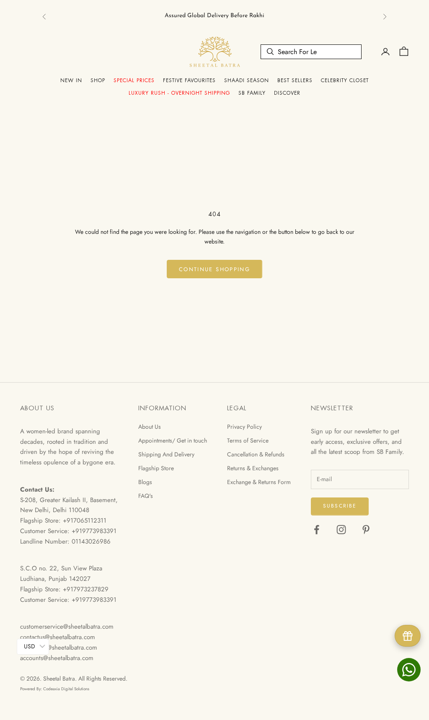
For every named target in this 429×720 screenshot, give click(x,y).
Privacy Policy (244, 426)
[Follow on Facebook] (316, 529)
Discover (287, 93)
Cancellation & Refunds (255, 454)
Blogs (145, 482)
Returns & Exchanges (253, 468)
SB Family (252, 93)
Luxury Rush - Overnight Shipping (179, 93)
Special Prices (134, 80)
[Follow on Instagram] (341, 529)
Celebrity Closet (345, 80)
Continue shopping (214, 269)
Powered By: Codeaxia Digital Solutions (54, 689)
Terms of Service (248, 440)
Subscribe (340, 506)
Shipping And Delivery (166, 454)
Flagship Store (156, 468)
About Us (149, 426)
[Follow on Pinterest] (366, 529)
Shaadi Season (246, 80)
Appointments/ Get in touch (172, 440)
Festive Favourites (189, 80)
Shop (97, 80)
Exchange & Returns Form (259, 482)
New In (71, 80)
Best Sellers (295, 80)
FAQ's (145, 496)
